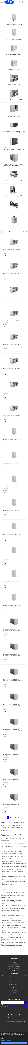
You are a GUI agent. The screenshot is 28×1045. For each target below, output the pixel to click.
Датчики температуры (14, 982)
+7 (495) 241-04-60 (15, 1015)
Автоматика (14, 973)
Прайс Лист (14, 988)
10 (18, 817)
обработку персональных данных (18, 1004)
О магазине (14, 990)
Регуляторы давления (14, 984)
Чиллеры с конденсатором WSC (14, 211)
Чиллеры (14, 970)
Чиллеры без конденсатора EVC (14, 84)
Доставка (14, 992)
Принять (14, 1042)
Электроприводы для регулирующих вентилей (14, 975)
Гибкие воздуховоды (14, 968)
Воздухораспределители (14, 966)
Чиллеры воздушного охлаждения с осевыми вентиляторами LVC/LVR (14, 132)
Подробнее (3, 1040)
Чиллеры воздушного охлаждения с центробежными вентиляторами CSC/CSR (14, 148)
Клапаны (14, 962)
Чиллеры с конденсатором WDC (14, 180)
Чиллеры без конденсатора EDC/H (13, 39)
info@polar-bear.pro (15, 1018)
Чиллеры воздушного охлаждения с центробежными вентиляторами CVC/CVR (14, 165)
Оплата (14, 994)
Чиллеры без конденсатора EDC (14, 24)
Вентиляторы (14, 960)
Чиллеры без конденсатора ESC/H (14, 69)
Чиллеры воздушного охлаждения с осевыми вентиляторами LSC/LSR (14, 115)
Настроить (8, 1040)
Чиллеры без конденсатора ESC (14, 54)
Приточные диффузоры (14, 964)
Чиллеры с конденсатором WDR (14, 196)
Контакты (14, 996)
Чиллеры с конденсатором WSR (14, 226)
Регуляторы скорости (14, 981)
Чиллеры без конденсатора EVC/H (14, 99)
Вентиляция (14, 958)
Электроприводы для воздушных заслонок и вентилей (14, 978)
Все (20, 817)
